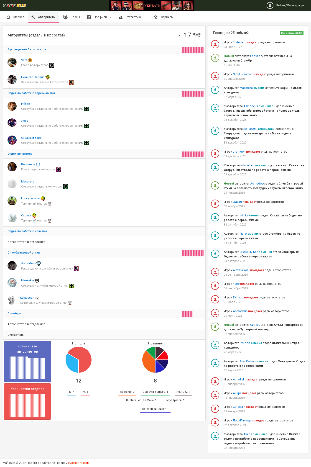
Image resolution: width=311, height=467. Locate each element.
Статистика (133, 17)
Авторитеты (46, 17)
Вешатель (28, 164)
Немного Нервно (33, 77)
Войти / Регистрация (290, 5)
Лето (24, 120)
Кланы (75, 17)
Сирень (26, 215)
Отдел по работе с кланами (27, 231)
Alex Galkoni (241, 270)
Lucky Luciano (31, 198)
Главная (18, 17)
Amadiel (238, 379)
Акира (237, 393)
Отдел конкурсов (20, 153)
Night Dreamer (242, 74)
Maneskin (28, 280)
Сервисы (167, 17)
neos (236, 283)
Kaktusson (27, 297)
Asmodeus (28, 263)
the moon (239, 151)
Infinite (25, 103)
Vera (24, 60)
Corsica (238, 406)
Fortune (238, 42)
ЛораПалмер (242, 420)
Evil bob (238, 297)
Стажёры (14, 313)
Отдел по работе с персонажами (31, 93)
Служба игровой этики (24, 252)
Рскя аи (78, 462)
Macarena (27, 181)
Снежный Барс (31, 137)
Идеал (237, 201)
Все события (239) (291, 33)
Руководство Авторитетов (27, 49)
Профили (100, 17)
